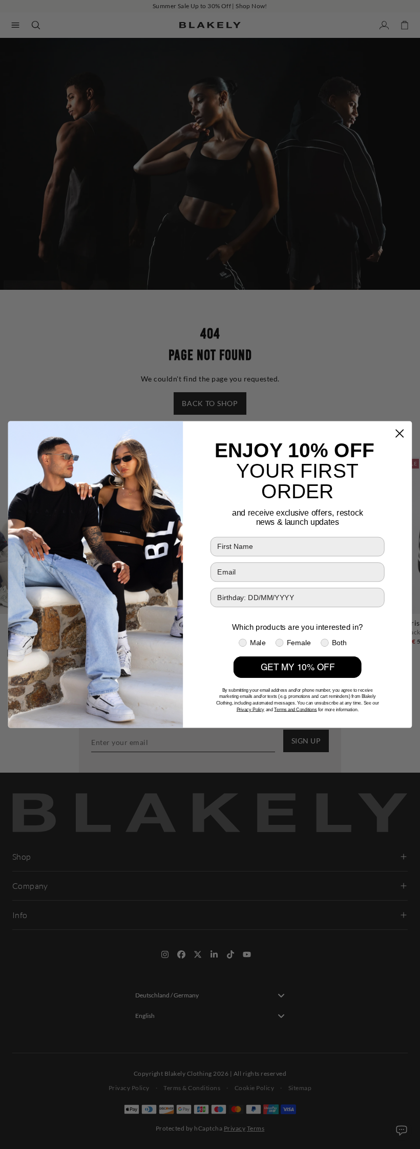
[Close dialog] (399, 433)
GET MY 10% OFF (297, 667)
